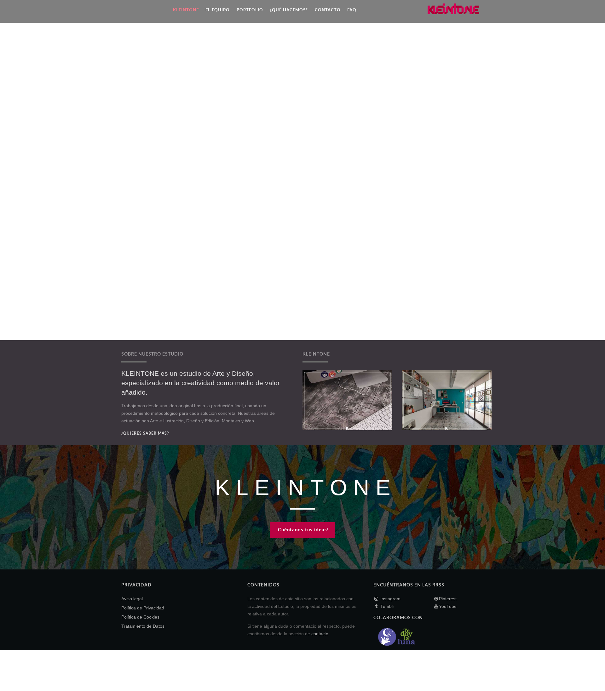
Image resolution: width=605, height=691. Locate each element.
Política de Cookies (140, 617)
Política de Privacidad (142, 607)
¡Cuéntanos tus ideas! (302, 530)
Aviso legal (132, 598)
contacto (319, 633)
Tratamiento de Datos (142, 626)
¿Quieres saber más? (145, 433)
